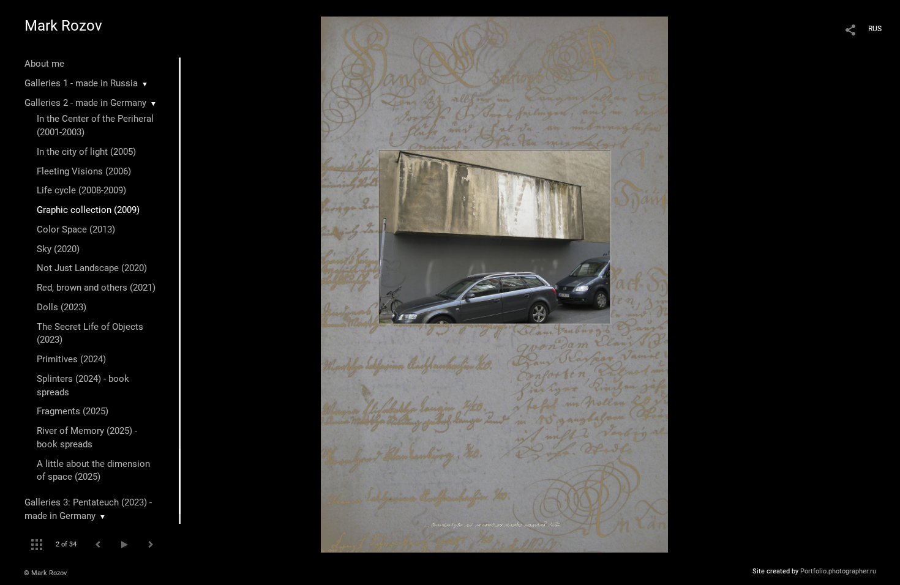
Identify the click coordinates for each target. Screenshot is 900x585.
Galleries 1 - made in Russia (81, 83)
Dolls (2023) (61, 307)
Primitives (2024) (71, 359)
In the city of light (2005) (86, 151)
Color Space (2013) (76, 229)
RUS (875, 28)
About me (44, 63)
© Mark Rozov (45, 573)
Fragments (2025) (72, 411)
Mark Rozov (63, 25)
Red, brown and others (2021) (96, 287)
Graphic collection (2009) (88, 209)
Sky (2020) (58, 249)
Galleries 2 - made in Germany (85, 102)
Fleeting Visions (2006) (84, 171)
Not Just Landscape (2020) (92, 268)
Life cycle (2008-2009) (81, 190)
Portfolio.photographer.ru (838, 571)
